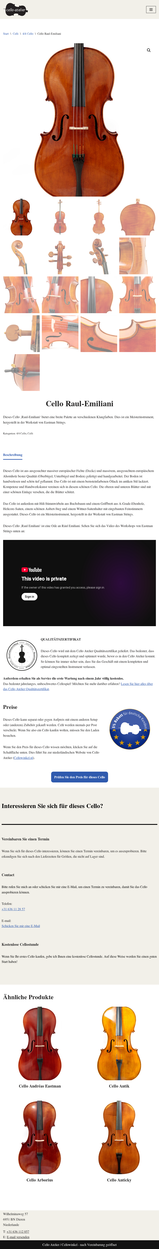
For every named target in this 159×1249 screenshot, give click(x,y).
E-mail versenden (18, 1237)
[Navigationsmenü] (151, 9)
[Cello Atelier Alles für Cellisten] (15, 9)
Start (6, 34)
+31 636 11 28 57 (13, 909)
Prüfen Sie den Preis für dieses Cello (79, 777)
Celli (15, 34)
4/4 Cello (28, 34)
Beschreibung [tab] (12, 454)
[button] (149, 50)
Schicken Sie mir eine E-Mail (21, 926)
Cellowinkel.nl (23, 757)
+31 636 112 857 (18, 1231)
